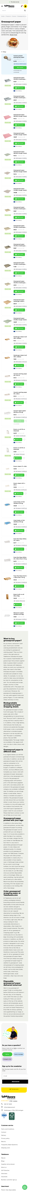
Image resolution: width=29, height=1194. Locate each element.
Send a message (18, 1054)
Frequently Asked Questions (9, 1144)
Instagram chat (7, 1059)
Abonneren (15, 1082)
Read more (13, 35)
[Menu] (2, 6)
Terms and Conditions (7, 1129)
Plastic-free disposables (8, 1190)
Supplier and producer (8, 1164)
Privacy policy (5, 1138)
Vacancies (4, 1176)
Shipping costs (5, 1147)
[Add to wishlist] (26, 365)
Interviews (4, 1173)
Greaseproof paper (22, 16)
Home (2, 16)
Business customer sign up (9, 1179)
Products (8, 16)
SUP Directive (5, 1170)
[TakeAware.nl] (10, 6)
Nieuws (3, 1158)
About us (4, 1167)
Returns (3, 1141)
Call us (7, 1054)
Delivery (3, 1135)
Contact (3, 1132)
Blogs (2, 1161)
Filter (4, 52)
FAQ (15, 1048)
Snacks (14, 16)
